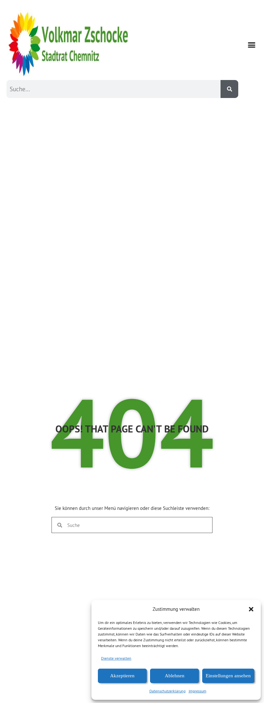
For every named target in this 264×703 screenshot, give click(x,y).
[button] (251, 609)
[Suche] (229, 89)
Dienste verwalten (116, 658)
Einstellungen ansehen (228, 675)
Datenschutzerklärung (167, 691)
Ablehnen (174, 675)
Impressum (197, 691)
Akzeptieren (122, 675)
